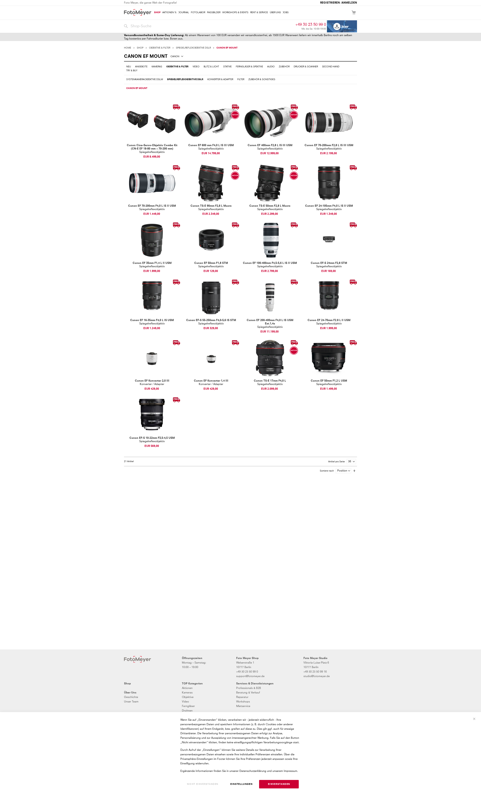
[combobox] (208, 26)
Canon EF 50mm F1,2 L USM (329, 381)
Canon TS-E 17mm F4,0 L (270, 381)
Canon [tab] (174, 56)
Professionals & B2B (248, 688)
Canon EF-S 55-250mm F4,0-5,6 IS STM (211, 320)
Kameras (187, 692)
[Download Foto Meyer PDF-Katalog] (342, 26)
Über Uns (130, 692)
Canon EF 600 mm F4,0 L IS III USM (211, 145)
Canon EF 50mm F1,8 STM (211, 263)
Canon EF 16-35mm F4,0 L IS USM (152, 320)
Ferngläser (188, 706)
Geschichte (131, 697)
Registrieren (330, 3)
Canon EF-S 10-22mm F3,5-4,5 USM (152, 438)
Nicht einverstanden (202, 784)
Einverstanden (279, 784)
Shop (127, 683)
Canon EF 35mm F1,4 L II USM (152, 263)
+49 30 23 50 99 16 (315, 671)
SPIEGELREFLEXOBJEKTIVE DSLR (193, 48)
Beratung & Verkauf (248, 692)
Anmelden (349, 3)
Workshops (243, 701)
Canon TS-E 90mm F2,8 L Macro (211, 206)
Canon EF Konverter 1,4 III (211, 381)
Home (127, 48)
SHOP (140, 48)
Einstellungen (241, 784)
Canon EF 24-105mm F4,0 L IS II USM (329, 206)
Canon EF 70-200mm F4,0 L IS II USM (152, 206)
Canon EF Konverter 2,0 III (152, 381)
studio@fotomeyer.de (316, 676)
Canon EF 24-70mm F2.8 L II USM (329, 320)
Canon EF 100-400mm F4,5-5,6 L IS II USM (270, 263)
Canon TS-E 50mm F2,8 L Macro (269, 206)
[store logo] (137, 12)
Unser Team (131, 701)
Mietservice (243, 706)
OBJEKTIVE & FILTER (159, 48)
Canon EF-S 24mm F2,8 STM (329, 263)
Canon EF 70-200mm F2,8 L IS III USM (329, 145)
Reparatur (242, 697)
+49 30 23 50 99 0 (310, 25)
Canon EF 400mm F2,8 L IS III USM (270, 145)
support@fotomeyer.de (250, 676)
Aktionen (187, 688)
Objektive (188, 697)
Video (185, 701)
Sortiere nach (327, 471)
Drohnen (187, 710)
